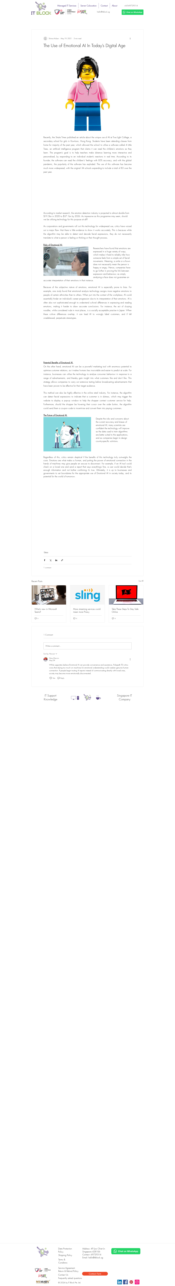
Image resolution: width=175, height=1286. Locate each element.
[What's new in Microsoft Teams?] (49, 595)
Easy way (73, 22)
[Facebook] (125, 1282)
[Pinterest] (131, 1282)
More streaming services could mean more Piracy (86, 610)
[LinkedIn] (119, 1282)
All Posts (37, 22)
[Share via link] (62, 560)
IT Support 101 (54, 22)
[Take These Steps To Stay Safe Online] (126, 595)
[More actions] (130, 38)
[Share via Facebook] (44, 560)
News (86, 22)
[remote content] (87, 194)
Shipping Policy (65, 1255)
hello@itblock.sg (103, 11)
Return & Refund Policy (68, 1271)
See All (141, 581)
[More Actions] (130, 659)
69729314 (96, 1254)
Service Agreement (66, 1268)
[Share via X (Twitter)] (50, 560)
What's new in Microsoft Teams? (46, 610)
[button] (140, 22)
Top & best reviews (106, 22)
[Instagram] (137, 1282)
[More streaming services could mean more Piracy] (87, 595)
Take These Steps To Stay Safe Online (125, 610)
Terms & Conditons (62, 1261)
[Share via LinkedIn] (56, 560)
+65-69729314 (131, 5)
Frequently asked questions (70, 1278)
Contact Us (63, 1274)
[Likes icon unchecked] (50, 678)
